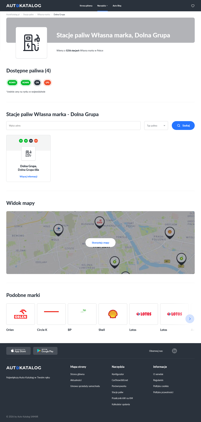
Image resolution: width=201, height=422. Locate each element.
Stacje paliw (117, 392)
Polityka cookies (161, 386)
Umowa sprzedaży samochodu (85, 386)
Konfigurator (118, 374)
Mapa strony (78, 367)
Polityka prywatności (163, 392)
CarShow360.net (120, 380)
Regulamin (158, 380)
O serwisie (158, 374)
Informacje (160, 367)
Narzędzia (118, 367)
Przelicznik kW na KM (122, 398)
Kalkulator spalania (121, 404)
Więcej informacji (28, 176)
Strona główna (77, 374)
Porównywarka (119, 386)
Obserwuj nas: (156, 350)
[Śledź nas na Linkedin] (174, 350)
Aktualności (75, 380)
